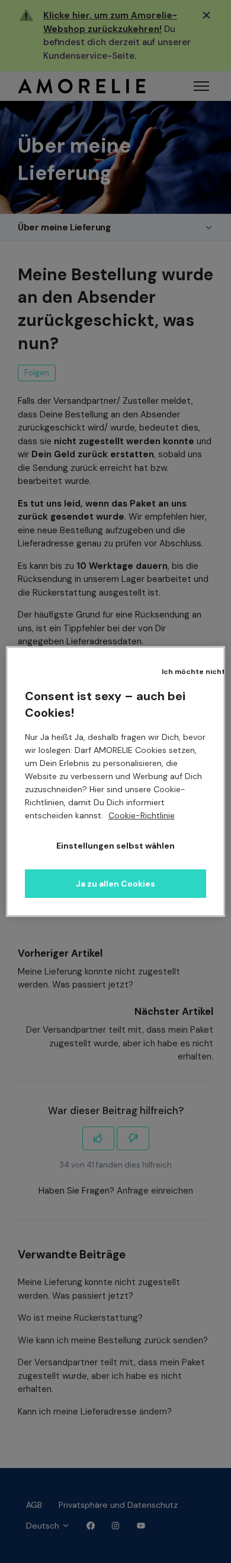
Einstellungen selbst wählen (115, 845)
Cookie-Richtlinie (141, 815)
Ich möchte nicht (193, 671)
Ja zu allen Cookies (115, 883)
